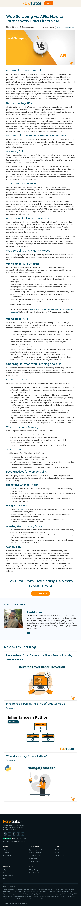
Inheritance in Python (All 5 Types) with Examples (35, 704)
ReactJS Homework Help (66, 894)
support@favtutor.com (18, 841)
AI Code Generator (35, 852)
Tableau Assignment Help (14, 891)
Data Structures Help (18, 894)
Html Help (48, 896)
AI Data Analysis (34, 858)
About (5, 870)
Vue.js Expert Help (41, 891)
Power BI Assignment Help (50, 894)
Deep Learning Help (60, 891)
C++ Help (41, 896)
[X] (5, 834)
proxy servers (21, 509)
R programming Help (66, 896)
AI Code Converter (35, 861)
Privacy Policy (33, 870)
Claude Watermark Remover (38, 850)
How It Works (59, 850)
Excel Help (51, 891)
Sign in (48, 3)
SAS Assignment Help (29, 891)
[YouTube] (13, 834)
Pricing (57, 852)
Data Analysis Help (19, 896)
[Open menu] (56, 3)
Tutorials (6, 852)
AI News (6, 850)
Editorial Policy (8, 875)
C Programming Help (32, 896)
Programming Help (35, 889)
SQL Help (39, 894)
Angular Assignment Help (21, 899)
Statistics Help (45, 889)
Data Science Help (23, 889)
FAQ (4, 878)
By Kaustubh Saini (66, 27)
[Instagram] (18, 834)
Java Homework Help (57, 889)
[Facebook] (22, 834)
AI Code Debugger (35, 855)
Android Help (55, 896)
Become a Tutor (60, 855)
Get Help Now (40, 593)
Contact (5, 873)
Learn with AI (7, 855)
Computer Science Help (10, 889)
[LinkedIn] (9, 834)
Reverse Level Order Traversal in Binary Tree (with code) (39, 655)
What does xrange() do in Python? (26, 756)
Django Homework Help (36, 899)
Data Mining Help (30, 894)
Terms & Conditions (35, 873)
